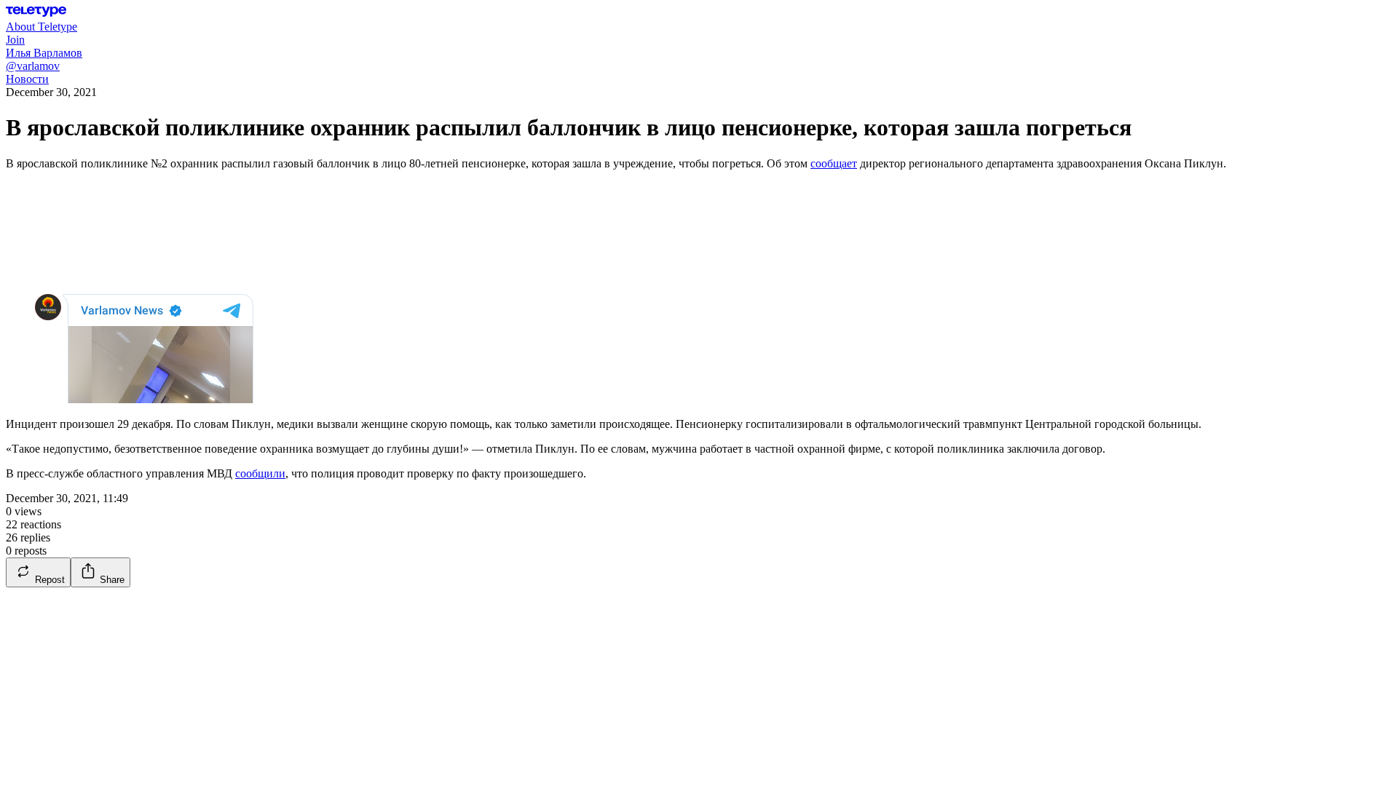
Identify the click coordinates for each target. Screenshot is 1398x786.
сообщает (833, 163)
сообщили (260, 473)
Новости (27, 79)
